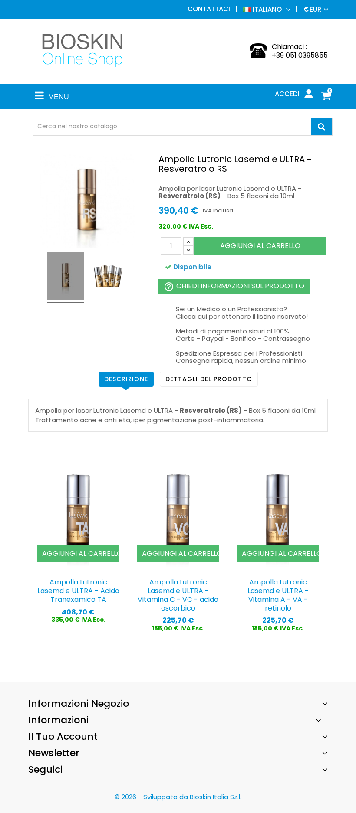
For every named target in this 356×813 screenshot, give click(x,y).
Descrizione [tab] (126, 379)
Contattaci (209, 8)
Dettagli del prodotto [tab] (208, 379)
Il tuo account (63, 736)
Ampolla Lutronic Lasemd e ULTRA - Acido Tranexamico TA (78, 590)
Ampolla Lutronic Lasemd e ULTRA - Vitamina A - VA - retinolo (278, 595)
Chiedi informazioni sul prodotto (234, 286)
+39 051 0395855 (300, 55)
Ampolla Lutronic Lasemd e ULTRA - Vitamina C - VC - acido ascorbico (178, 595)
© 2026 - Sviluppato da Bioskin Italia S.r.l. (178, 796)
